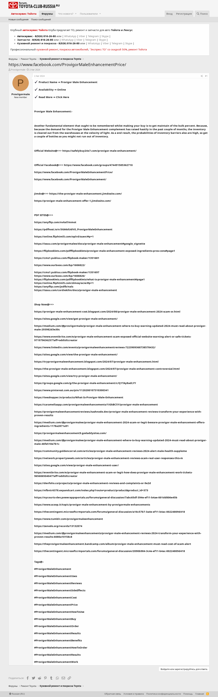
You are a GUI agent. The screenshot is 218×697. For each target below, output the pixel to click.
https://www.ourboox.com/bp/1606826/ (59, 275)
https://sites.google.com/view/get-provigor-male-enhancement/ (76, 318)
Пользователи (89, 13)
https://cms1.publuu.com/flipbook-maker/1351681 (66, 258)
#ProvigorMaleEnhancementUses (55, 576)
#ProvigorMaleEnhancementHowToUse (59, 611)
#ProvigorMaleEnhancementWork (56, 661)
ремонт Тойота (137, 49)
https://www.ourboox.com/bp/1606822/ (59, 265)
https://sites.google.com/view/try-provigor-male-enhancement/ (75, 376)
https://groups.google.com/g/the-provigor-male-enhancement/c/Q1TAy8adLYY (85, 383)
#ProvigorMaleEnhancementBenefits (58, 640)
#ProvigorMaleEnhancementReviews (58, 583)
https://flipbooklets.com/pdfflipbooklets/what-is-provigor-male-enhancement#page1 (89, 279)
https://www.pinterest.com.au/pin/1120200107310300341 (71, 390)
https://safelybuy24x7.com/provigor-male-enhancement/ (99, 150)
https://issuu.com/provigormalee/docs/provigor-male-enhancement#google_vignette (89, 243)
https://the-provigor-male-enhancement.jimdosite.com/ (85, 193)
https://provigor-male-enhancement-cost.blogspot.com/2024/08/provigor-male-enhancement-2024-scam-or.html (107, 311)
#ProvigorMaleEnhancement (52, 569)
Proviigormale (18, 69)
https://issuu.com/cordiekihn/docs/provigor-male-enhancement (75, 290)
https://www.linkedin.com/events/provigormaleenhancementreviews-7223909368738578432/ (94, 347)
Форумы (47, 13)
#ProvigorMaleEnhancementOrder (56, 626)
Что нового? (65, 13)
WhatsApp (70, 36)
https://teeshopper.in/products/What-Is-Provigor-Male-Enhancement (78, 397)
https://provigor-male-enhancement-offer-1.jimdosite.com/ (72, 200)
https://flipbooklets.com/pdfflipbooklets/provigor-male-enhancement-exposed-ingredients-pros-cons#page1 (104, 250)
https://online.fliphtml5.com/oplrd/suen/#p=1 (64, 236)
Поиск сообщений (41, 19)
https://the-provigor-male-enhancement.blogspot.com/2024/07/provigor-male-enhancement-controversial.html (107, 368)
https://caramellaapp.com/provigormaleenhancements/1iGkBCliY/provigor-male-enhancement (96, 404)
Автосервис (25, 36)
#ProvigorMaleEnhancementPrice (56, 604)
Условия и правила (133, 693)
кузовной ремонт (47, 49)
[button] (75, 14)
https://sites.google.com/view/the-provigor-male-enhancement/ (76, 354)
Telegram (93, 36)
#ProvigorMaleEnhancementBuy (55, 619)
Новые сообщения (18, 19)
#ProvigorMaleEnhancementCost (55, 597)
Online (61, 89)
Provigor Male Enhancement (79, 82)
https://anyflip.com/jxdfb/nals (53, 286)
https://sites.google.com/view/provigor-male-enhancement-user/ (76, 465)
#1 (206, 76)
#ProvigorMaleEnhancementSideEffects (59, 590)
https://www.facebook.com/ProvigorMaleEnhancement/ (70, 179)
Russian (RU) (18, 693)
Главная (199, 693)
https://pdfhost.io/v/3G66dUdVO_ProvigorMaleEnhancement (73, 229)
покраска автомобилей (73, 49)
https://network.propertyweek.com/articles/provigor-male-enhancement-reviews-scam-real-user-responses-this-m (108, 458)
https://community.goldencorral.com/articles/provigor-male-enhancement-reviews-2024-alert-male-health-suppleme (110, 451)
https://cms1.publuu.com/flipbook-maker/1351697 (66, 272)
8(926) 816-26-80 (45, 36)
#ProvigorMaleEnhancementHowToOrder (60, 647)
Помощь (188, 693)
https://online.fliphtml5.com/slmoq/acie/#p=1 (64, 283)
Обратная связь (112, 693)
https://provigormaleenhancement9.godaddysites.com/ (70, 433)
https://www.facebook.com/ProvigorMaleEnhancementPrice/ (73, 172)
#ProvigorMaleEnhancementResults (57, 633)
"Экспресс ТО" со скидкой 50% (108, 49)
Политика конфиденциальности (163, 693)
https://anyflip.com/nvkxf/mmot (55, 222)
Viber (82, 36)
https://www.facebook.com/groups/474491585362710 (98, 165)
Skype (105, 36)
